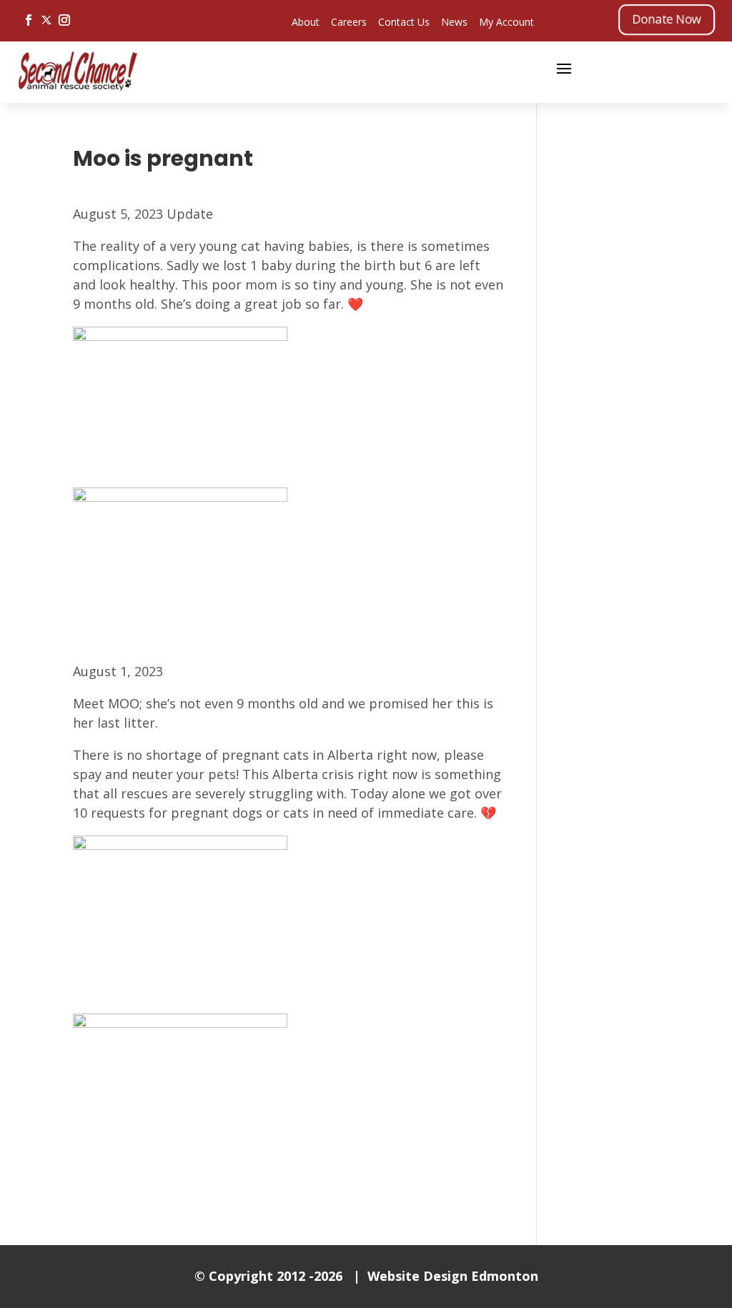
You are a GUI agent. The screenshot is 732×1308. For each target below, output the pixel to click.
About (306, 22)
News (454, 22)
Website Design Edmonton (452, 1275)
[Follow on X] (46, 20)
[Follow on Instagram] (64, 20)
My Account (506, 22)
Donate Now (666, 19)
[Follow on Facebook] (28, 20)
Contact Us (404, 22)
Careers (349, 22)
